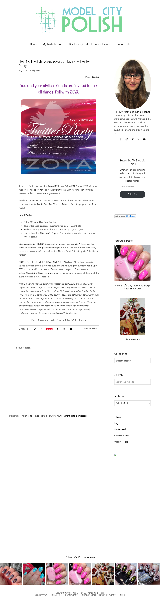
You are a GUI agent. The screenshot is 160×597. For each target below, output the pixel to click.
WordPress (113, 594)
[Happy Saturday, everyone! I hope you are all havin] (80, 574)
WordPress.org (121, 441)
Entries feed (120, 429)
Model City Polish (80, 20)
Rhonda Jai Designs (95, 592)
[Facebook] (27, 328)
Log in (117, 423)
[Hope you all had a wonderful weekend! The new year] (57, 574)
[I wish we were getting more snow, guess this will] (34, 574)
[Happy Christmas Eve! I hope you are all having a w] (103, 574)
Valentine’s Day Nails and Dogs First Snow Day (132, 287)
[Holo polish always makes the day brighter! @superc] (11, 574)
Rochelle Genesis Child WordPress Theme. (70, 594)
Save (50, 329)
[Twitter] (34, 328)
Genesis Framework (99, 594)
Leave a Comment (91, 328)
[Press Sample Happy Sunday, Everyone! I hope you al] (149, 574)
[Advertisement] (133, 504)
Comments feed (121, 435)
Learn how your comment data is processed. (67, 415)
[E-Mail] (71, 328)
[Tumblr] (57, 328)
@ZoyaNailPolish (38, 222)
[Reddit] (64, 328)
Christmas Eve (132, 339)
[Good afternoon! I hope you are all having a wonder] (126, 574)
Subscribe (132, 194)
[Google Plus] (41, 328)
